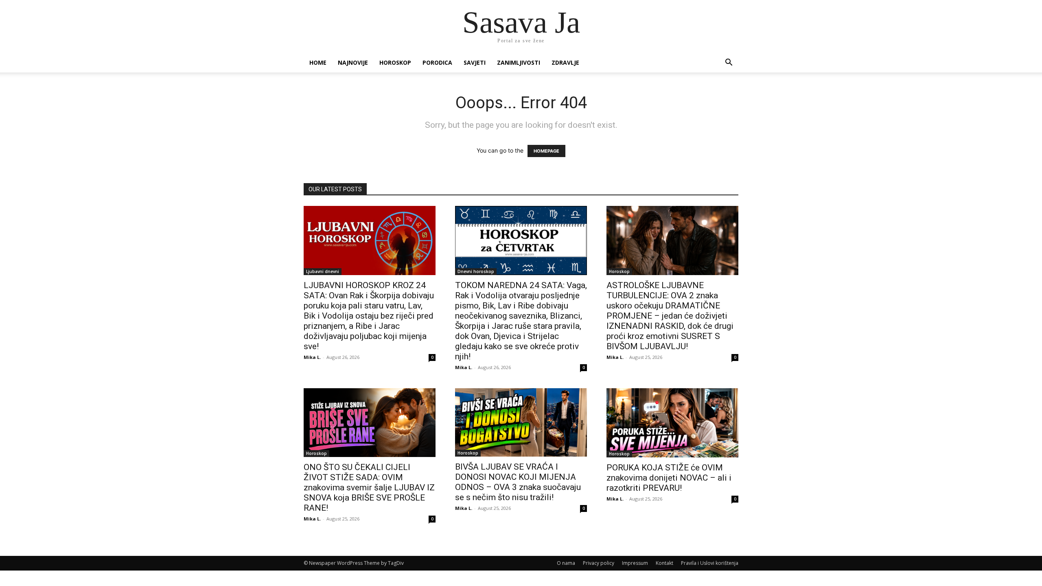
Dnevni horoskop (476, 271)
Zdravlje (565, 62)
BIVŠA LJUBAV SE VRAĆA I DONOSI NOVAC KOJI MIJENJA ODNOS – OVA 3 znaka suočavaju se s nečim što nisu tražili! (518, 482)
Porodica (437, 62)
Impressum (635, 563)
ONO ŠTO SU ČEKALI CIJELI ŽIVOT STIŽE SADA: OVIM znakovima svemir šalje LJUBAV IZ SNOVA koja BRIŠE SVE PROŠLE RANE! (369, 487)
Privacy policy (598, 563)
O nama (566, 563)
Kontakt (664, 563)
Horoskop (395, 62)
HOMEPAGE (546, 151)
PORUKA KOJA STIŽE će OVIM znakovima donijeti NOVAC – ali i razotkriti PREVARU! (668, 478)
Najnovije (353, 62)
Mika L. (312, 357)
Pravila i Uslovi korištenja (709, 563)
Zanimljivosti (518, 62)
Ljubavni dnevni (322, 271)
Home (317, 62)
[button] (728, 63)
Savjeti (475, 62)
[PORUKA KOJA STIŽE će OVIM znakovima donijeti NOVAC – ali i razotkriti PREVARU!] (672, 422)
